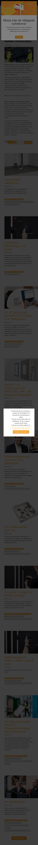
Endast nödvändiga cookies (21, 428)
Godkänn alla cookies (21, 432)
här (29, 425)
